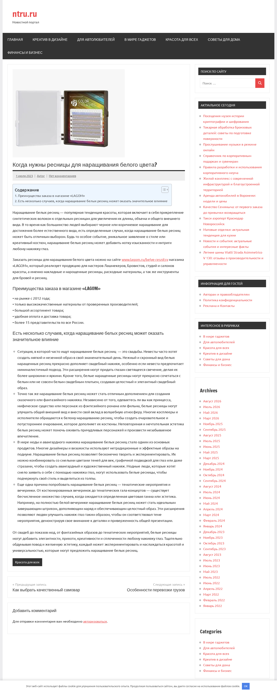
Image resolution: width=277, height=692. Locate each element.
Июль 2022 (211, 577)
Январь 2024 (212, 526)
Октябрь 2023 (213, 543)
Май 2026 (210, 412)
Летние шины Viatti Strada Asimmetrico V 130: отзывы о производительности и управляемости (233, 258)
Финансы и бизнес (25, 52)
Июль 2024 (211, 492)
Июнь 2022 (211, 583)
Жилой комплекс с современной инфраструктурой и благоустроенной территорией (231, 184)
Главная (15, 39)
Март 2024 (211, 515)
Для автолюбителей (96, 39)
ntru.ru (24, 13)
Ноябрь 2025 (213, 424)
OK (246, 686)
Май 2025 (210, 452)
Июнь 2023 (211, 566)
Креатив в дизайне (50, 39)
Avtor (41, 176)
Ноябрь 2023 (213, 537)
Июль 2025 (211, 441)
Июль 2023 (211, 560)
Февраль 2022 (214, 600)
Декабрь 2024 (213, 463)
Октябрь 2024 (213, 475)
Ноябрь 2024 (213, 469)
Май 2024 (210, 503)
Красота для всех (182, 39)
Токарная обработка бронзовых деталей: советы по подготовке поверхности (227, 132)
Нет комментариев (62, 176)
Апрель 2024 (213, 509)
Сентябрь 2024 (214, 480)
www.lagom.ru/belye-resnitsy (145, 259)
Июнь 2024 (211, 498)
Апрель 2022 (213, 588)
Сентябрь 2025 (214, 429)
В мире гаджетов (140, 39)
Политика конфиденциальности (227, 300)
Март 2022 (211, 594)
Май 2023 (210, 571)
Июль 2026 (211, 407)
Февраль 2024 (214, 520)
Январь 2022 (212, 605)
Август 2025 (212, 435)
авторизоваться (95, 621)
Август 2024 (212, 486)
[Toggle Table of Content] (162, 189)
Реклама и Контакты (219, 305)
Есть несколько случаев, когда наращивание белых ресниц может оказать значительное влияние (92, 201)
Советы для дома (224, 39)
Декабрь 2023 (213, 532)
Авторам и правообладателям (226, 294)
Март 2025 (211, 458)
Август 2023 (212, 554)
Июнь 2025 (211, 446)
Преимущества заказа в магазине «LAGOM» (51, 195)
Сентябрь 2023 (214, 549)
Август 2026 (212, 401)
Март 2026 (211, 418)
